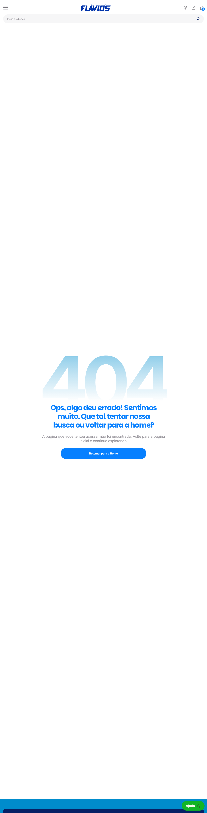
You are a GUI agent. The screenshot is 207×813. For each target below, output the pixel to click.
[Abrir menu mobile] (5, 7)
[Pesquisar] (198, 18)
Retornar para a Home (103, 453)
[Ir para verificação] (186, 8)
